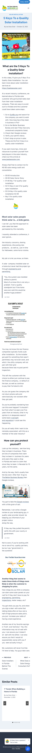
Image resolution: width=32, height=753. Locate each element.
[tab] (12, 722)
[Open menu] (28, 8)
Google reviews (23, 502)
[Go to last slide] (4, 703)
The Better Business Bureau (13, 477)
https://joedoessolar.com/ (12, 88)
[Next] (27, 703)
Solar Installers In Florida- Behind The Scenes (7, 663)
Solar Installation (16, 14)
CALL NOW (24, 2)
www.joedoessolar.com (11, 159)
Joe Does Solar (10, 26)
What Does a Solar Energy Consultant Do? (24, 662)
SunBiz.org (14, 115)
